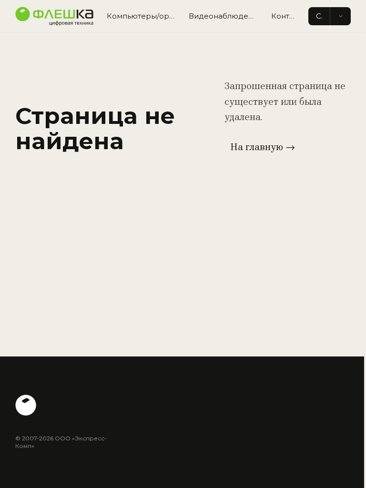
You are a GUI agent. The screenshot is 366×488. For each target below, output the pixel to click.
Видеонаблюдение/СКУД (226, 15)
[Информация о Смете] (340, 16)
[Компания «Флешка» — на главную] (54, 16)
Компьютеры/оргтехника (144, 15)
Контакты (286, 15)
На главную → (262, 147)
